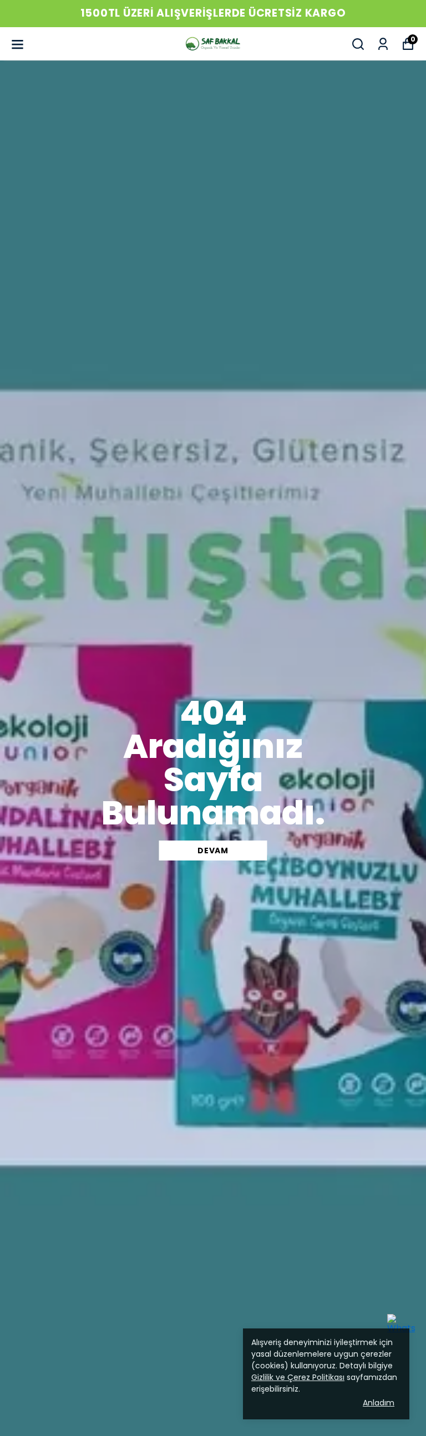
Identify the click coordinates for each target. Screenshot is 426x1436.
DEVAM (213, 850)
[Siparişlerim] (383, 44)
